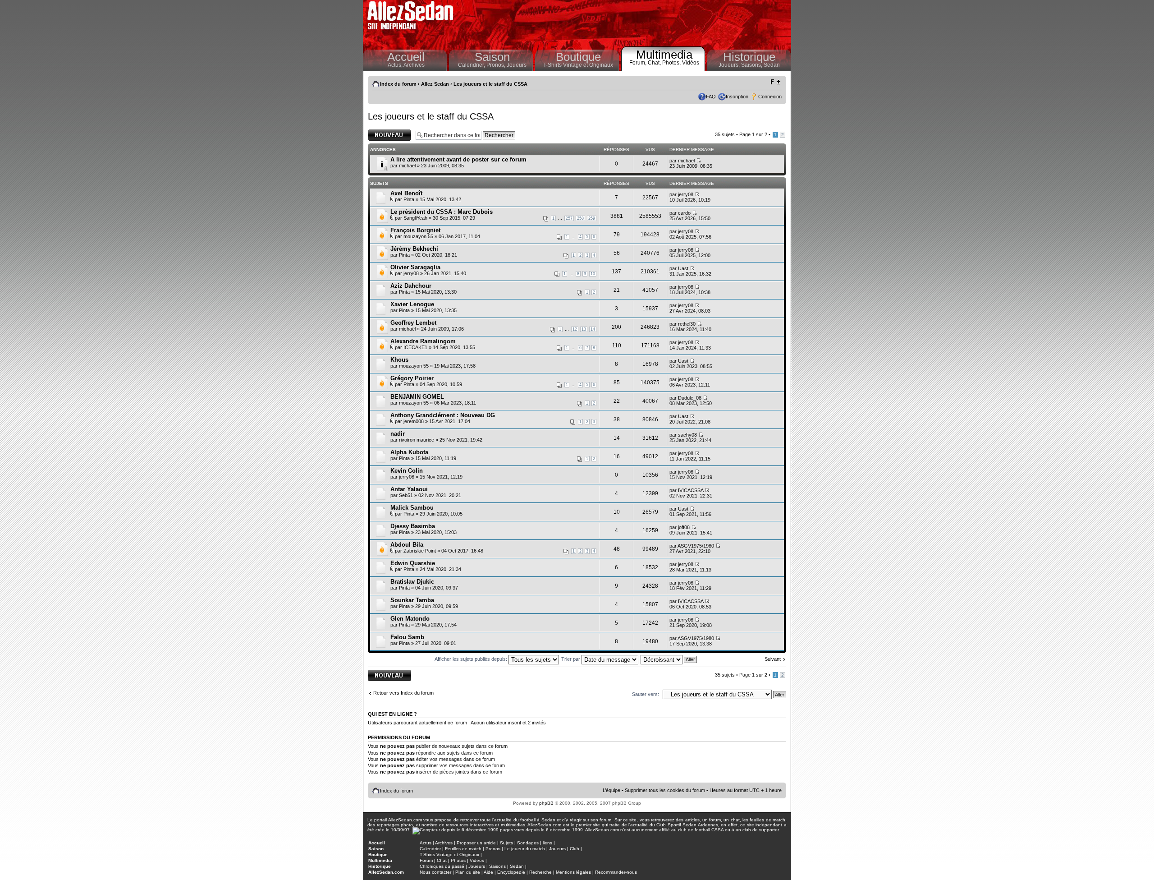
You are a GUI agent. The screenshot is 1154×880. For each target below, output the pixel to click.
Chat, (655, 63)
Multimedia (664, 54)
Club (574, 848)
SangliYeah (415, 218)
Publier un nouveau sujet (389, 134)
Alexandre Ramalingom (423, 341)
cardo (684, 213)
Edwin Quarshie (412, 563)
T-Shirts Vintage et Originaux (578, 65)
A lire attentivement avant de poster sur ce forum (458, 159)
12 (574, 329)
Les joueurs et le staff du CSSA (490, 84)
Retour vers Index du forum (403, 693)
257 (569, 218)
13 (584, 329)
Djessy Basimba (412, 526)
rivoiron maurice (416, 439)
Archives (414, 65)
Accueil (406, 56)
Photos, (672, 63)
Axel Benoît (406, 193)
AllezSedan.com (386, 872)
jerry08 (685, 194)
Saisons (497, 866)
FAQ (711, 96)
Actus (425, 842)
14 (593, 329)
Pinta (408, 199)
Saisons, (752, 65)
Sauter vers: (645, 694)
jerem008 (413, 421)
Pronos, (496, 65)
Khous (399, 359)
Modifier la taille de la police (775, 82)
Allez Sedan (435, 84)
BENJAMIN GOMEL (417, 396)
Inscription (737, 96)
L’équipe (611, 790)
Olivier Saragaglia (415, 267)
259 (591, 218)
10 (593, 274)
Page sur (753, 134)
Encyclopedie (511, 872)
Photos (458, 860)
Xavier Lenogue (412, 304)
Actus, (395, 65)
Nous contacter (435, 872)
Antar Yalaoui (409, 489)
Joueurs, (730, 65)
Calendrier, (472, 65)
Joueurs (517, 65)
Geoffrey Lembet (413, 322)
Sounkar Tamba (412, 600)
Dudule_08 (689, 398)
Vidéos (690, 63)
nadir (397, 433)
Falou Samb (407, 637)
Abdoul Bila (406, 544)
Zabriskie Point (419, 550)
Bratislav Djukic (412, 581)
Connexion (770, 96)
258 (580, 218)
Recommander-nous (616, 872)
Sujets (506, 842)
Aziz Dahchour (410, 285)
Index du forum (398, 84)
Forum (426, 860)
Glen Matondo (410, 618)
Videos (477, 860)
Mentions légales (573, 872)
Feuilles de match (463, 848)
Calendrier (430, 848)
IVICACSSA (690, 490)
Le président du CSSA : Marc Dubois (441, 211)
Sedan (772, 65)
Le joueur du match (524, 848)
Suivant (773, 659)
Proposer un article (476, 842)
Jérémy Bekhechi (414, 248)
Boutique (578, 56)
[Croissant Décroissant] (669, 659)
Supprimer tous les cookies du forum (665, 790)
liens (547, 842)
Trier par (571, 659)
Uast (683, 268)
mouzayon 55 (418, 236)
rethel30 (687, 324)
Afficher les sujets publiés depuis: (471, 659)
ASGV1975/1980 (696, 545)
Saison (492, 56)
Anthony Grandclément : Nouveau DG (442, 415)
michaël (407, 165)
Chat (442, 860)
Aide (488, 872)
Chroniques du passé (442, 866)
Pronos (492, 848)
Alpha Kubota (409, 452)
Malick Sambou (412, 507)
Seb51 (406, 495)
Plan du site (467, 872)
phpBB (546, 803)
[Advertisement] (625, 22)
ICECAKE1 (415, 347)
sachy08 (687, 435)
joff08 (684, 527)
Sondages (528, 842)
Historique (749, 56)
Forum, (638, 63)
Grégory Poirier (412, 378)
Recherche (540, 872)
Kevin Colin (406, 470)
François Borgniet (415, 230)
